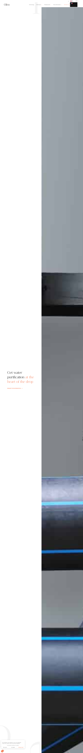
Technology (31, 4)
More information (57, 4)
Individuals (38, 4)
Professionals (47, 4)
